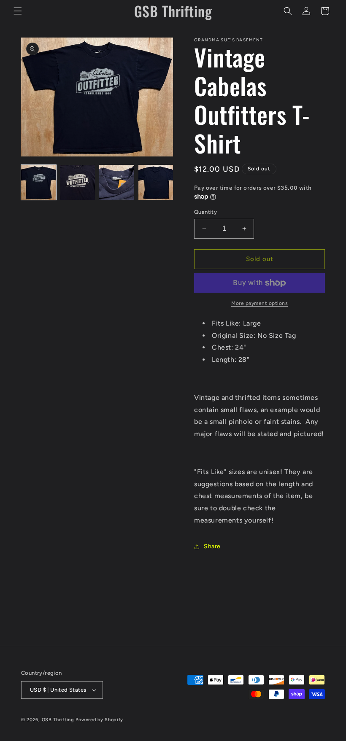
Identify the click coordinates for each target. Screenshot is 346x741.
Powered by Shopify (99, 719)
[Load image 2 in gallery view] (77, 182)
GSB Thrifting (59, 719)
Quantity (205, 212)
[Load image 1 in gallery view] (38, 182)
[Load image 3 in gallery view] (116, 182)
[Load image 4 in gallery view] (155, 182)
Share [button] (212, 546)
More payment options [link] (259, 303)
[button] (17, 11)
